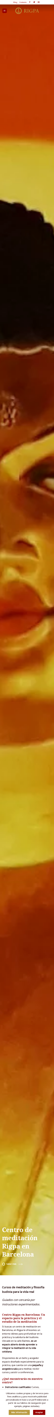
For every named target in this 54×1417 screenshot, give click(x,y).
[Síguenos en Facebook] (30, 2)
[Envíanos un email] (38, 2)
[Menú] (4, 11)
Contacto (23, 2)
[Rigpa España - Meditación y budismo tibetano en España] (27, 10)
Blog (15, 2)
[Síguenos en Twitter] (34, 2)
